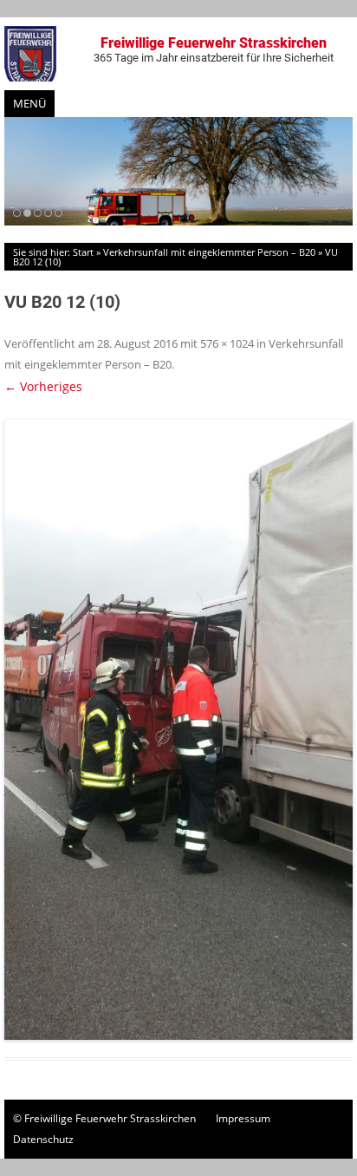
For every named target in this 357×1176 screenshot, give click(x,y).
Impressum (243, 1118)
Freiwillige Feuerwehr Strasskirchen (214, 49)
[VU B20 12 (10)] (178, 730)
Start (83, 251)
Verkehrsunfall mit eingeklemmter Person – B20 (209, 251)
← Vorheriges (43, 386)
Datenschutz (43, 1139)
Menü (29, 103)
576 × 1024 (227, 343)
